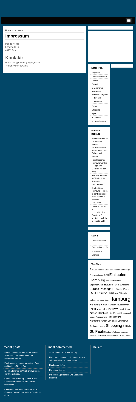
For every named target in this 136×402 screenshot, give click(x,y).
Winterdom (126, 335)
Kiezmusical (125, 313)
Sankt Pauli (112, 321)
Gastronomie (97, 88)
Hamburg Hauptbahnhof (118, 305)
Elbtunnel (109, 284)
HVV (115, 309)
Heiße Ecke (100, 309)
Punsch (104, 321)
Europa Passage (100, 289)
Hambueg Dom (102, 300)
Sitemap (95, 255)
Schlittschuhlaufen (97, 326)
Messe (92, 317)
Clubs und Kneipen (100, 76)
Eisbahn (109, 281)
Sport (94, 113)
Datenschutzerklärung (101, 247)
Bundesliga (125, 270)
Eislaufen (117, 281)
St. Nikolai (127, 326)
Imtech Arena (124, 309)
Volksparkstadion (120, 332)
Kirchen (97, 98)
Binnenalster (115, 270)
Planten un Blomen (57, 370)
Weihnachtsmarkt (97, 335)
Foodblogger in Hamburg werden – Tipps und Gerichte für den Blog (99, 166)
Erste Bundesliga (122, 285)
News (94, 106)
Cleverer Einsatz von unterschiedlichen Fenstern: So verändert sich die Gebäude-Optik (22, 392)
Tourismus (96, 117)
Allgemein (96, 73)
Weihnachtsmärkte (113, 335)
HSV (109, 309)
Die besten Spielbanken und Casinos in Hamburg (66, 376)
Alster (93, 269)
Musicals (98, 102)
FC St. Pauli (96, 292)
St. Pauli (97, 331)
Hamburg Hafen (98, 304)
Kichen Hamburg (99, 312)
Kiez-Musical (114, 313)
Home (8, 30)
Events (95, 80)
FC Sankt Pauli (120, 289)
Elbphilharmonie (96, 285)
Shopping (96, 110)
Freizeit (95, 84)
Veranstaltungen (99, 121)
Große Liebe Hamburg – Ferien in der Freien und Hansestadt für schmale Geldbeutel (20, 382)
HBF (92, 309)
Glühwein (114, 293)
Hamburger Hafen (57, 365)
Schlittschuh (123, 321)
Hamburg (120, 299)
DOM (106, 275)
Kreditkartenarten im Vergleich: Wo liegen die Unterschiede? (21, 372)
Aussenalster (103, 270)
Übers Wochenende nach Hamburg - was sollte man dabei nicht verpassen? (67, 358)
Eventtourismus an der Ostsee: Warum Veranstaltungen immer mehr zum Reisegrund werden (100, 147)
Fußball (106, 293)
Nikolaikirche (101, 317)
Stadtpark (108, 332)
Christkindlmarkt (97, 275)
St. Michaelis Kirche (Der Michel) (63, 352)
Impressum (97, 251)
